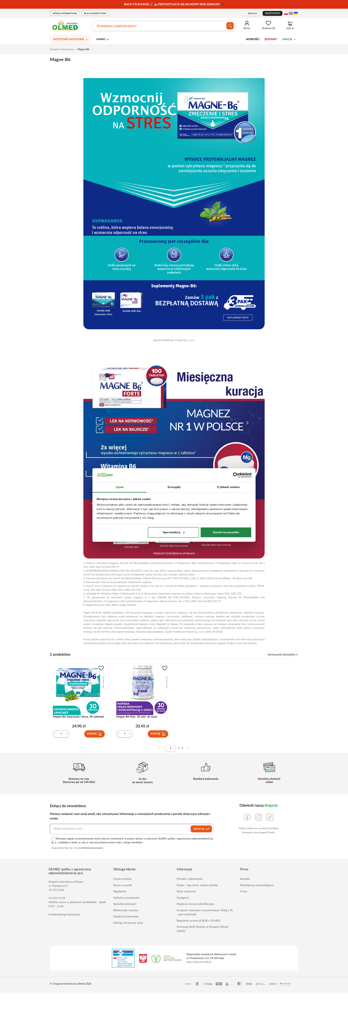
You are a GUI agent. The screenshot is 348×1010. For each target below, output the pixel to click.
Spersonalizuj (171, 532)
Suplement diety (237, 317)
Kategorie (183, 897)
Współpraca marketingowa (257, 885)
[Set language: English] (291, 13)
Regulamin (119, 891)
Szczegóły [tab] (174, 487)
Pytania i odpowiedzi (190, 879)
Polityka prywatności (126, 897)
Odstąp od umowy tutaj (128, 923)
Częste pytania (122, 879)
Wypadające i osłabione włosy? (116, 25)
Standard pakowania (126, 916)
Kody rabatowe (186, 891)
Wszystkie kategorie (68, 39)
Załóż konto (272, 13)
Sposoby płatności (124, 904)
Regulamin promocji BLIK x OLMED (198, 920)
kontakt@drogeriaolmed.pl (64, 914)
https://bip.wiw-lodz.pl (199, 962)
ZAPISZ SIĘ (199, 829)
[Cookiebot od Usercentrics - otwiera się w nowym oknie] (236, 475)
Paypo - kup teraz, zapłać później (197, 885)
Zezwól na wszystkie (226, 532)
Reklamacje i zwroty (125, 910)
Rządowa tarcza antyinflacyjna (195, 904)
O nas (243, 891)
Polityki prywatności (92, 848)
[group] (174, 4)
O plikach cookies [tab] (228, 487)
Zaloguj (252, 13)
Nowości (252, 39)
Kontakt (245, 879)
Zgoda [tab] (120, 487)
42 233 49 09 (57, 898)
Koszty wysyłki (122, 885)
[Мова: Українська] (296, 13)
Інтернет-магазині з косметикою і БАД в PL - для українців (205, 912)
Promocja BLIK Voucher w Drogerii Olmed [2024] (202, 929)
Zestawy (270, 39)
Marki (100, 39)
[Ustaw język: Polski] (286, 13)
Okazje (287, 39)
